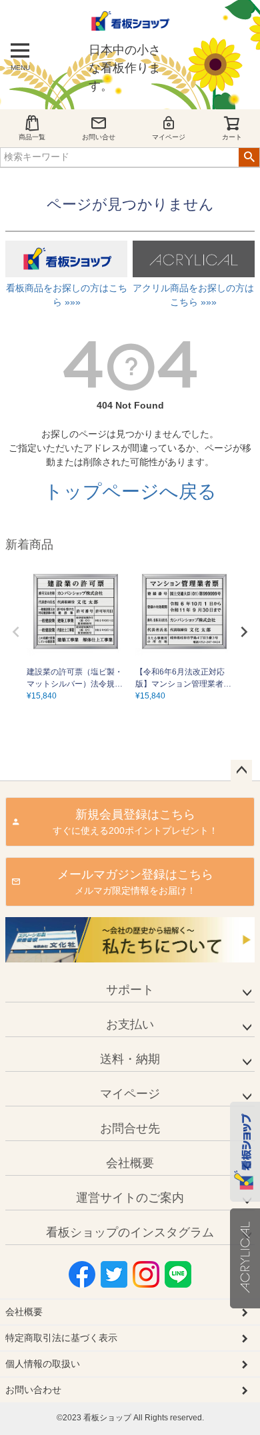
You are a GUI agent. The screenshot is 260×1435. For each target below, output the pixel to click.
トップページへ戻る (130, 491)
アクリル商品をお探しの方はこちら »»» (193, 295)
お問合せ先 (130, 1128)
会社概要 (130, 1163)
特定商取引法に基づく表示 (61, 1337)
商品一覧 (32, 137)
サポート (130, 989)
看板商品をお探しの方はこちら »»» (66, 295)
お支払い (130, 1024)
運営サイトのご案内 (130, 1197)
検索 (249, 157)
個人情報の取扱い (42, 1363)
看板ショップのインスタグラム (130, 1232)
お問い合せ (98, 137)
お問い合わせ (33, 1389)
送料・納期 (130, 1059)
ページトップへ (241, 770)
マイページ (168, 137)
